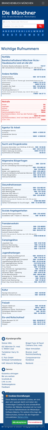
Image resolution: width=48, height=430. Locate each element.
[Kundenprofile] (3, 339)
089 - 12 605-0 (40, 276)
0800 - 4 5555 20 (39, 132)
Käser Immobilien (33, 349)
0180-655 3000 (39, 201)
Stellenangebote (8, 384)
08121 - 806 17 (40, 307)
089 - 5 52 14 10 (39, 257)
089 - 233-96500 (39, 226)
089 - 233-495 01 (39, 171)
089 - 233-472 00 (39, 149)
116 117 (43, 66)
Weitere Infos (23, 417)
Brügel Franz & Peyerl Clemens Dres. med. (35, 344)
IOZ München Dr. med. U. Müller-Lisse (11, 347)
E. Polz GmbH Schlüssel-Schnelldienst (11, 358)
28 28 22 (42, 153)
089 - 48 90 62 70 (39, 256)
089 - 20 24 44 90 (39, 261)
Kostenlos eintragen (10, 373)
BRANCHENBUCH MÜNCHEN (17, 3)
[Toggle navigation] (43, 3)
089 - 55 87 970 (39, 282)
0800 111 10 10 (40, 84)
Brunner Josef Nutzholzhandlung (33, 353)
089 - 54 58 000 (39, 313)
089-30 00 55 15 (39, 70)
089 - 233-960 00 (39, 167)
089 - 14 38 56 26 (39, 88)
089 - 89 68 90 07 (39, 320)
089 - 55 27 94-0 (39, 177)
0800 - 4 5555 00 (39, 136)
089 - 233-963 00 (39, 188)
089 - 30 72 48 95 (39, 77)
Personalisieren (35, 422)
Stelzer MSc (7, 343)
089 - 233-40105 (39, 214)
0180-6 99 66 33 (39, 236)
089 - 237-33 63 (39, 191)
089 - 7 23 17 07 (39, 248)
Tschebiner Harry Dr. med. (10, 353)
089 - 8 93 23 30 (39, 272)
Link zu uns (6, 381)
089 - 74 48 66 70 (39, 259)
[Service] (3, 369)
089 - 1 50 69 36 (39, 247)
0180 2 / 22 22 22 (39, 82)
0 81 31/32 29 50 (39, 263)
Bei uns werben (8, 376)
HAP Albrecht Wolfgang (12, 363)
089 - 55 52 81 (40, 278)
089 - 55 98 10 (40, 215)
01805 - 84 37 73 (39, 93)
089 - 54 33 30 (40, 193)
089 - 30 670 (40, 311)
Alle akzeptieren (19, 422)
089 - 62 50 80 (40, 306)
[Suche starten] (40, 26)
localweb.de (7, 379)
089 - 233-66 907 (39, 195)
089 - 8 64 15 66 (39, 243)
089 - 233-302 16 (39, 228)
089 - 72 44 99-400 (38, 203)
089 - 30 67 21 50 (39, 322)
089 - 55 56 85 (40, 147)
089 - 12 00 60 (40, 269)
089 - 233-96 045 (39, 86)
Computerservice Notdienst (33, 358)
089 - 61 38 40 (40, 280)
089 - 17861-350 (39, 309)
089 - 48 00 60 (40, 295)
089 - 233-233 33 (39, 190)
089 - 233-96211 (39, 169)
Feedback (6, 387)
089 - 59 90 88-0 (39, 265)
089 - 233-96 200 (39, 173)
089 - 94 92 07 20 (39, 230)
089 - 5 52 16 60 (39, 267)
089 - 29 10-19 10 (39, 175)
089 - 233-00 (40, 164)
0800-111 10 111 (39, 151)
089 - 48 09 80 (40, 293)
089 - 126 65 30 (39, 271)
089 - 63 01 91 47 (39, 324)
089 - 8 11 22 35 (39, 245)
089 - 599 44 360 (39, 274)
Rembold (29, 363)
